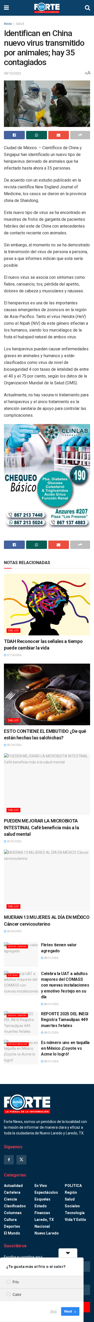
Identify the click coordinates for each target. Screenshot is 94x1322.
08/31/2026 (50, 957)
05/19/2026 (13, 745)
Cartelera (12, 1192)
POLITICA (73, 1186)
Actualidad (13, 1186)
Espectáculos (17, 1044)
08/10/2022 (12, 73)
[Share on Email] (58, 135)
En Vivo (40, 1186)
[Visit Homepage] (47, 8)
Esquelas (42, 1199)
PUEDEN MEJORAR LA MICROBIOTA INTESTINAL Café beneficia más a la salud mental (41, 827)
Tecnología (75, 1213)
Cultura (10, 1219)
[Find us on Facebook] (9, 1159)
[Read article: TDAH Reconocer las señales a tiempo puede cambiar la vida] (47, 604)
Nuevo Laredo (17, 946)
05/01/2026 (13, 841)
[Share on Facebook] (14, 135)
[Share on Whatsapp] (36, 135)
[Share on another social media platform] (80, 135)
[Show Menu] (6, 8)
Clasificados (15, 1206)
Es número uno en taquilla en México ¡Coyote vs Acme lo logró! (65, 1048)
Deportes (12, 1226)
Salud (20, 24)
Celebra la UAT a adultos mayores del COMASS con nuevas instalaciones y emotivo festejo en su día (65, 985)
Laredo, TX (44, 1219)
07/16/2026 (13, 655)
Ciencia (10, 1199)
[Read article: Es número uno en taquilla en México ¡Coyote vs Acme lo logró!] (21, 1052)
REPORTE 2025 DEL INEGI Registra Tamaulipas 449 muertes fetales (64, 1019)
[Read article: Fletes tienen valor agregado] (21, 954)
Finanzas (42, 1213)
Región (71, 1192)
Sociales (72, 1206)
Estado (13, 975)
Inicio (8, 24)
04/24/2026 (13, 931)
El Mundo (12, 1233)
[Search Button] (87, 8)
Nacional (42, 1226)
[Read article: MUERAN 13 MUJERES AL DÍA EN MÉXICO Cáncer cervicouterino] (47, 880)
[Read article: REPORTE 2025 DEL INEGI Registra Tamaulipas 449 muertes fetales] (21, 1023)
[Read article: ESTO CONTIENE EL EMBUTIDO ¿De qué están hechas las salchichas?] (47, 694)
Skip (53, 1311)
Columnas (13, 1213)
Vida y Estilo (75, 1219)
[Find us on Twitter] (21, 1159)
